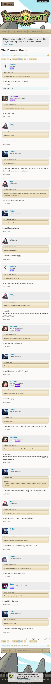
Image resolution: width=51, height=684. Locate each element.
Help (48, 679)
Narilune (13, 64)
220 (16, 59)
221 (19, 59)
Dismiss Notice (42, 674)
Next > (35, 59)
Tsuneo (5, 88)
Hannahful (13, 326)
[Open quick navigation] (49, 31)
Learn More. (8, 44)
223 (25, 59)
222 (22, 59)
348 (31, 59)
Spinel (12, 584)
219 (14, 59)
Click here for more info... (24, 679)
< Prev (4, 59)
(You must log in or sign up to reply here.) (38, 639)
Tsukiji (12, 151)
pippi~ (12, 124)
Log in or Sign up (42, 1)
